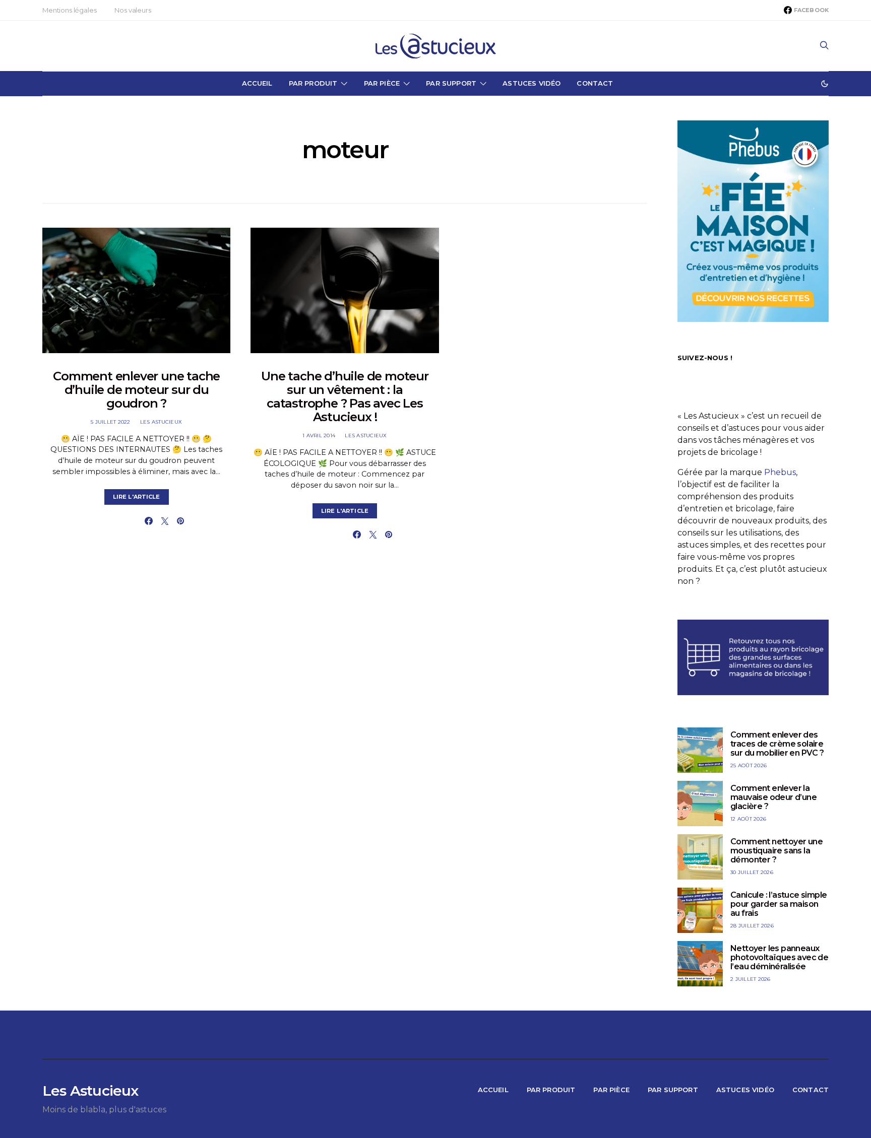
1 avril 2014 (318, 435)
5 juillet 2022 (111, 422)
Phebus (780, 472)
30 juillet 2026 (751, 872)
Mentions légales (69, 10)
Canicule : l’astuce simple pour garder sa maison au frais (778, 904)
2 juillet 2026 (750, 979)
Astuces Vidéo (532, 83)
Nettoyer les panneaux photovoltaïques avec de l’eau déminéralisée (779, 957)
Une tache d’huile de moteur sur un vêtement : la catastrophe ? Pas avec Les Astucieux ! (344, 396)
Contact (595, 83)
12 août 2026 (748, 819)
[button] (825, 84)
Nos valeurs (132, 10)
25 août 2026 (748, 765)
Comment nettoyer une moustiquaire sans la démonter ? (776, 850)
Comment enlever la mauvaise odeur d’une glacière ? (773, 797)
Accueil (257, 83)
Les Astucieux (161, 422)
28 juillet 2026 (752, 925)
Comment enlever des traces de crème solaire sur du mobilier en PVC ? (777, 744)
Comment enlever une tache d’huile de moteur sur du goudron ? (136, 390)
